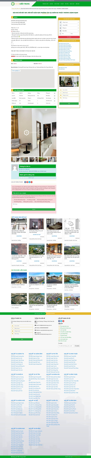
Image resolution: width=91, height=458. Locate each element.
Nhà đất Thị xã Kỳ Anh (34, 390)
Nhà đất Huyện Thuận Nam (70, 360)
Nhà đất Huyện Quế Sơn (16, 435)
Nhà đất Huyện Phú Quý (69, 377)
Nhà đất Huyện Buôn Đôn (65, 55)
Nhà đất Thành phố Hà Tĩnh (35, 392)
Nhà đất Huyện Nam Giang (17, 433)
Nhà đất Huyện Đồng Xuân (52, 356)
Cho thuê (56, 3)
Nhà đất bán (62, 69)
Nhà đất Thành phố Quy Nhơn (71, 412)
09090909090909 (50, 313)
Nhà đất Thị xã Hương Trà (35, 410)
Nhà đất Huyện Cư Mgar (64, 57)
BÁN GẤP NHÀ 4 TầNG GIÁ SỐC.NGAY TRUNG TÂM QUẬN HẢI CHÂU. (19, 232)
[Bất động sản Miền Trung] (20, 3)
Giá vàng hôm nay (64, 326)
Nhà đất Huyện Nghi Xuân (35, 396)
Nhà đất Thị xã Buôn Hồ (64, 52)
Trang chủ (45, 3)
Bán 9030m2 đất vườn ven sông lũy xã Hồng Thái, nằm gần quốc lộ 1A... (72, 257)
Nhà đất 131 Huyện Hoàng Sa (35, 431)
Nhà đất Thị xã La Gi (68, 378)
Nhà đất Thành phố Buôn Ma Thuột (67, 59)
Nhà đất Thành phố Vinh (16, 390)
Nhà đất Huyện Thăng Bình (17, 444)
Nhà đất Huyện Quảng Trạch (35, 356)
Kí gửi (62, 3)
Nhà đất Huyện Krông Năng (65, 51)
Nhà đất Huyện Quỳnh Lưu (17, 378)
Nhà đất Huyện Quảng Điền (35, 407)
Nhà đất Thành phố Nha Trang (53, 388)
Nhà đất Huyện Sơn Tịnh (16, 410)
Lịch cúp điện (63, 330)
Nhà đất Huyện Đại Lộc (16, 439)
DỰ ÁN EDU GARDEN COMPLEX (52, 285)
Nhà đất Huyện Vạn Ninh (52, 386)
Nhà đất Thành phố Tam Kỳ (17, 452)
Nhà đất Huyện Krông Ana (65, 48)
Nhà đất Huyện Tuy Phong (70, 382)
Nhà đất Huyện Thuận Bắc (70, 356)
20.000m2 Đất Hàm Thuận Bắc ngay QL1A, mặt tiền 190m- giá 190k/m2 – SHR (72, 232)
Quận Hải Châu (14, 240)
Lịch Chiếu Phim (64, 333)
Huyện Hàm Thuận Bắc (68, 240)
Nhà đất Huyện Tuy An (51, 366)
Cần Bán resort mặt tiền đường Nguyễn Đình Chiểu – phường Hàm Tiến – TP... (54, 257)
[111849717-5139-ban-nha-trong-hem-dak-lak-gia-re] (24, 159)
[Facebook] (59, 321)
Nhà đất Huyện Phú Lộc (34, 403)
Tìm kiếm (60, 343)
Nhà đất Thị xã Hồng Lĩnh (34, 388)
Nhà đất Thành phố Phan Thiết (71, 392)
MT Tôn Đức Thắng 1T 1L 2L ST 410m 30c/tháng (36, 231)
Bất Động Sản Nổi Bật (19, 217)
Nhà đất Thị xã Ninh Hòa (52, 384)
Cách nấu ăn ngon (62, 340)
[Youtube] (63, 321)
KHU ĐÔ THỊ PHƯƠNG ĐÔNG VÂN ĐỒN (71, 306)
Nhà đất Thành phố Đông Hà (17, 366)
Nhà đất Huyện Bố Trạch (34, 362)
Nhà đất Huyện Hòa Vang (35, 433)
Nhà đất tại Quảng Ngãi (18, 400)
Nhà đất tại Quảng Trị (17, 353)
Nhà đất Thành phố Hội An (17, 448)
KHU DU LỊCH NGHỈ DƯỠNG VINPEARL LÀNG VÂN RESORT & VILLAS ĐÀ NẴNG (72, 286)
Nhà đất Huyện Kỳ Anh (34, 386)
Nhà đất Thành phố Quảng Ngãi (18, 414)
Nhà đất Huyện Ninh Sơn (69, 366)
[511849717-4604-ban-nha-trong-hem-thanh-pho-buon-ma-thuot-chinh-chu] (33, 133)
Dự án (51, 3)
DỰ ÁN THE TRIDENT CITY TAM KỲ (36, 285)
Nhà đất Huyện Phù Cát (69, 407)
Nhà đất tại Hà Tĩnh (34, 374)
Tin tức (67, 3)
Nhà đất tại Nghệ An (17, 374)
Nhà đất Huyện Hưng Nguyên (18, 380)
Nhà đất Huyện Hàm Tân (69, 386)
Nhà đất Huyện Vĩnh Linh (17, 370)
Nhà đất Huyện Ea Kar (64, 43)
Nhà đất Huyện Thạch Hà (34, 382)
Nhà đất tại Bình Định (70, 400)
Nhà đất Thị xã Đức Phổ (16, 405)
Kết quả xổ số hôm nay (65, 328)
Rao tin (18, 8)
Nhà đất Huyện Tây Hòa (51, 358)
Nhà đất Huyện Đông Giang (17, 441)
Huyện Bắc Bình (67, 265)
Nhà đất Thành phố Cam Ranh (53, 377)
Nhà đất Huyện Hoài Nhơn (70, 403)
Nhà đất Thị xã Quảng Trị (17, 364)
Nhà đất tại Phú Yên (52, 353)
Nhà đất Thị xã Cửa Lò (16, 388)
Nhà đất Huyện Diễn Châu (17, 384)
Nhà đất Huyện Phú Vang (34, 412)
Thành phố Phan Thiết (33, 265)
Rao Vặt (72, 3)
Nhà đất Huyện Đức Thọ (34, 398)
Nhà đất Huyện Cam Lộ (16, 368)
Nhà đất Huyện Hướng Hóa (17, 356)
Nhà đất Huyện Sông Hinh (52, 364)
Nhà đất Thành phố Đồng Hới (35, 360)
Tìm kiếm (69, 37)
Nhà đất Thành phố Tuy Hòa (52, 372)
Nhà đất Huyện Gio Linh (16, 358)
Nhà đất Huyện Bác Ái (69, 358)
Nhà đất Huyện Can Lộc (34, 394)
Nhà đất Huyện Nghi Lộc (16, 382)
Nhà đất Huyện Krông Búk (65, 45)
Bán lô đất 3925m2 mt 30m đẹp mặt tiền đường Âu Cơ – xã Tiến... (36, 257)
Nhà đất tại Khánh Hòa (53, 374)
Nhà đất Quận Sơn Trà (34, 442)
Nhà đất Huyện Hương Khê (35, 377)
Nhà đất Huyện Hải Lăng (17, 362)
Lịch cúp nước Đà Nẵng (65, 337)
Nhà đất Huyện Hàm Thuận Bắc (71, 380)
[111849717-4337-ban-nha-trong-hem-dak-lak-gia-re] (52, 159)
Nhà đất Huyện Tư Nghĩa (16, 412)
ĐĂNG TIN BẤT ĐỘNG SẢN (48, 0)
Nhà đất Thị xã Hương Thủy (35, 405)
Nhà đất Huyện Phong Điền (35, 408)
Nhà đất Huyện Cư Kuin (64, 49)
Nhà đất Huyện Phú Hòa (52, 362)
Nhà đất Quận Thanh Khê (34, 435)
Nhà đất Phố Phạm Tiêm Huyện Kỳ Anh (37, 379)
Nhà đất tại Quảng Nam (18, 428)
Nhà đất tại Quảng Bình (35, 353)
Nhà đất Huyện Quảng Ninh (35, 364)
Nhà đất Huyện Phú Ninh (16, 442)
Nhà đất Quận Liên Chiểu (34, 441)
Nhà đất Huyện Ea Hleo (64, 54)
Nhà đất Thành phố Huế (34, 414)
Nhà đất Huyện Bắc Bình (69, 390)
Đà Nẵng (19, 240)
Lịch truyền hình (63, 339)
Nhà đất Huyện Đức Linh (69, 384)
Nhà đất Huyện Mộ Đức (16, 407)
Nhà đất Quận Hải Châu (34, 439)
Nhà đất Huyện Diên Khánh (52, 380)
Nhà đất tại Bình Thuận (70, 374)
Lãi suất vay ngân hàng (65, 331)
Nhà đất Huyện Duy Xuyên (17, 431)
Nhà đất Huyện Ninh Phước (70, 364)
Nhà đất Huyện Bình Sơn (16, 408)
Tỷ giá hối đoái (63, 335)
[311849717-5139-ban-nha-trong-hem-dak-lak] (33, 159)
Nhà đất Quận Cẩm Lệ (34, 437)
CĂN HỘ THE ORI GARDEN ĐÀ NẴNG (36, 306)
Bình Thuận (75, 240)
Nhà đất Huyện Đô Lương (17, 386)
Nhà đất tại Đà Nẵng (34, 428)
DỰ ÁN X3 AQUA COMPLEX (18, 284)
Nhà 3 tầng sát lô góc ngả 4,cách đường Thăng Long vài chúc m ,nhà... (54, 232)
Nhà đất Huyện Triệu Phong (17, 360)
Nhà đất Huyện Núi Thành (17, 446)
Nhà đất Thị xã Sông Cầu (52, 370)
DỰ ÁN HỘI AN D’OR (16, 305)
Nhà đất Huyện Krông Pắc (65, 58)
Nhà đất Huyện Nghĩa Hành (17, 403)
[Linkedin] (61, 321)
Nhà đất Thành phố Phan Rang (71, 368)
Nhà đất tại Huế (33, 400)
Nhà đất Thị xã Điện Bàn (16, 450)
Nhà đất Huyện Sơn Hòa (52, 360)
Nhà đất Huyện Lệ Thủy (34, 358)
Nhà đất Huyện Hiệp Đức (17, 437)
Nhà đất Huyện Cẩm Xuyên (35, 384)
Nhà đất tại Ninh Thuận (70, 353)
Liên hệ (77, 3)
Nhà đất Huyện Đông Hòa (52, 368)
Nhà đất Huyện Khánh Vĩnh (52, 382)
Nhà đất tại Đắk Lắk (52, 400)
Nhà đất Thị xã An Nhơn (69, 410)
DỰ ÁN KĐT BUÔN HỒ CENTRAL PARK (52, 306)
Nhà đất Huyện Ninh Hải (69, 362)
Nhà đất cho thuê (63, 67)
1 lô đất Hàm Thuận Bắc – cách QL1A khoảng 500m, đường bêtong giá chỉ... (19, 257)
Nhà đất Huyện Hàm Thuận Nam (71, 388)
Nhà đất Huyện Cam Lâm (52, 378)
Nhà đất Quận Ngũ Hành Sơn (35, 444)
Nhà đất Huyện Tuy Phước (70, 408)
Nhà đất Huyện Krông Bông (65, 46)
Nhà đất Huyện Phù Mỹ (69, 405)
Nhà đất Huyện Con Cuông (17, 377)
